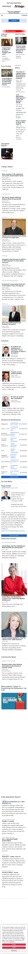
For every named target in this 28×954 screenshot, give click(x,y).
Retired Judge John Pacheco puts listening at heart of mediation (21, 49)
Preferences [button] (12, 941)
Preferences (14, 950)
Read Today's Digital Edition (14, 3)
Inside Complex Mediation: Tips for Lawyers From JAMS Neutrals (14, 639)
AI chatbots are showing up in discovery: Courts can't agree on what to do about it (18, 350)
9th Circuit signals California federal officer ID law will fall (11, 198)
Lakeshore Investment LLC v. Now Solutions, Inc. (13, 802)
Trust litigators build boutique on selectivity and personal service (7, 82)
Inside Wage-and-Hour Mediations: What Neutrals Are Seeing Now (13, 546)
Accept (14, 944)
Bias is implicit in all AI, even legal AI (21, 122)
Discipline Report (5, 145)
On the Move (6, 481)
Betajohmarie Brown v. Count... (14, 434)
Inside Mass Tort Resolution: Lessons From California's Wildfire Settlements (13, 598)
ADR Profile (20, 34)
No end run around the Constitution (17, 397)
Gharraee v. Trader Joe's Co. (11, 856)
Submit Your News (14, 535)
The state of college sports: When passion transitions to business (21, 75)
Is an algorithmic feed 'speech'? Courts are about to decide (20, 99)
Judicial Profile (4, 35)
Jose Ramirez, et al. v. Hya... (14, 424)
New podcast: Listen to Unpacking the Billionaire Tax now (14, 688)
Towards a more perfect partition (16, 372)
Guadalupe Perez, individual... (14, 467)
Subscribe (14, 20)
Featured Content (8, 538)
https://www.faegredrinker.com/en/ (13, 531)
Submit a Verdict (14, 477)
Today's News (7, 166)
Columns (4, 341)
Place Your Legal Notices (14, 11)
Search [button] (25, 15)
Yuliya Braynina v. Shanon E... (13, 445)
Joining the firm (6, 487)
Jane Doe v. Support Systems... (13, 456)
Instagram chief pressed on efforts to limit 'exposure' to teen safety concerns (14, 260)
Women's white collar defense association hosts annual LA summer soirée (12, 666)
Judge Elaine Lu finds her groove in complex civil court (6, 51)
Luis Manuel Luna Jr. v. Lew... (14, 428)
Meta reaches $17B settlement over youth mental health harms (12, 175)
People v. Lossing (8, 821)
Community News (8, 657)
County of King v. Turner (10, 872)
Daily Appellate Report (11, 797)
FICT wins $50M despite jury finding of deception (11, 323)
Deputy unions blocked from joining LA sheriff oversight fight (14, 236)
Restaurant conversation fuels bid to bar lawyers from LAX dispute (13, 285)
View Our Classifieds (14, 13)
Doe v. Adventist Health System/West (10, 840)
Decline (14, 947)
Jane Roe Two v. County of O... (14, 461)
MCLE (17, 68)
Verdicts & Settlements (11, 420)
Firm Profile (6, 66)
